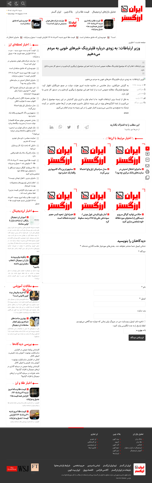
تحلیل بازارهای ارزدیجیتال (104, 12)
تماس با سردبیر (93, 465)
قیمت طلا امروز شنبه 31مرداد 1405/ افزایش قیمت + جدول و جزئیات (55, 37)
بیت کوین (116, 439)
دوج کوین (116, 447)
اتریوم (117, 442)
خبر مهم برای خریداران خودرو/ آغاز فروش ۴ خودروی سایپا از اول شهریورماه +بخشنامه (24, 90)
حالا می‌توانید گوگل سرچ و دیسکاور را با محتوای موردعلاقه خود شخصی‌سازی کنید (129, 218)
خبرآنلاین (140, 89)
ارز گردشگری (92, 442)
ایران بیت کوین (74, 470)
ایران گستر (56, 12)
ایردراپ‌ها (116, 453)
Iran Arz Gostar (121, 478)
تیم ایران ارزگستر (110, 465)
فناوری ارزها (92, 447)
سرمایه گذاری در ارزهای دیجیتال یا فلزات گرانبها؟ (23, 368)
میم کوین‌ (116, 450)
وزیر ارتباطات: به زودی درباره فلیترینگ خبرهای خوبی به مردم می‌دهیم (93, 51)
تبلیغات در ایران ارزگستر (121, 470)
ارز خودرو (93, 439)
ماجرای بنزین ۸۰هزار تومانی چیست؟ (22, 178)
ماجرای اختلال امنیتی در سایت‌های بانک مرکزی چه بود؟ (129, 171)
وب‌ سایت (141, 311)
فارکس (139, 444)
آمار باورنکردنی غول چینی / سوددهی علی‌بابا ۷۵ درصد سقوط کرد (93, 218)
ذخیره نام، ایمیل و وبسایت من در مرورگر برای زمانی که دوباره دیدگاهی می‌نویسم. (109, 321)
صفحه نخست (140, 42)
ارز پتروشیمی (92, 444)
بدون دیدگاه (138, 102)
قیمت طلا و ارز (82, 12)
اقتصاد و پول (88, 470)
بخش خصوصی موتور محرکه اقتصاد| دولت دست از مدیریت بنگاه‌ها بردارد (22, 122)
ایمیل (142, 298)
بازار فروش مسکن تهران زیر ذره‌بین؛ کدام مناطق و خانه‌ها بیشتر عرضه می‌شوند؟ (24, 130)
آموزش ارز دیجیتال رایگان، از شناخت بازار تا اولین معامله (18, 220)
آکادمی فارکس (102, 470)
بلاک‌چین (68, 12)
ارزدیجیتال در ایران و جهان (133, 447)
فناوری (131, 42)
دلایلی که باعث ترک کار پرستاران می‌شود (23, 147)
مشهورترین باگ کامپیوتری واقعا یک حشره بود (61, 171)
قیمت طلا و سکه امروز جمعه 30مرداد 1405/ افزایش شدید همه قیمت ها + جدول (23, 200)
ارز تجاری (94, 434)
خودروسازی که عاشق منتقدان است (21, 22)
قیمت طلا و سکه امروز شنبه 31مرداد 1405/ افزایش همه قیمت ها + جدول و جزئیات (93, 25)
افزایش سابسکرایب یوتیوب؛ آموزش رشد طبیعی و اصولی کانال (24, 353)
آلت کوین (116, 444)
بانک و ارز (138, 439)
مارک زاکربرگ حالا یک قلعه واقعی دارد (23, 154)
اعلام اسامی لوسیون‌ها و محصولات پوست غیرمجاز (23, 184)
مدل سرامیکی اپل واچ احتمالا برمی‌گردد (94, 171)
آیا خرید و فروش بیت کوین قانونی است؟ (18, 294)
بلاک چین (117, 434)
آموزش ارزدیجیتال (136, 450)
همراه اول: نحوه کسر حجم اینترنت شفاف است (62, 216)
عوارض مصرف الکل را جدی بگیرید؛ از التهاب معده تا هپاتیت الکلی (21, 100)
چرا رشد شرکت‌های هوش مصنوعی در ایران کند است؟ (56, 22)
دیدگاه (141, 251)
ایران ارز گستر (125, 465)
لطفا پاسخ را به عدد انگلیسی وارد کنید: (129, 326)
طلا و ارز (139, 442)
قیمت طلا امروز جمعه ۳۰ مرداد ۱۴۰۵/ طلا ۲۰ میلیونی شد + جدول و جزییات (21, 162)
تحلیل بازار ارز (138, 434)
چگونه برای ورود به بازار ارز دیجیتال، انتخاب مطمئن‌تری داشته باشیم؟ (24, 262)
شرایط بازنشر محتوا (62, 465)
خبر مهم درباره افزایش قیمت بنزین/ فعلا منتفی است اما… (22, 191)
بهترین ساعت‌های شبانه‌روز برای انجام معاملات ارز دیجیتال (19, 322)
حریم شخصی (78, 465)
